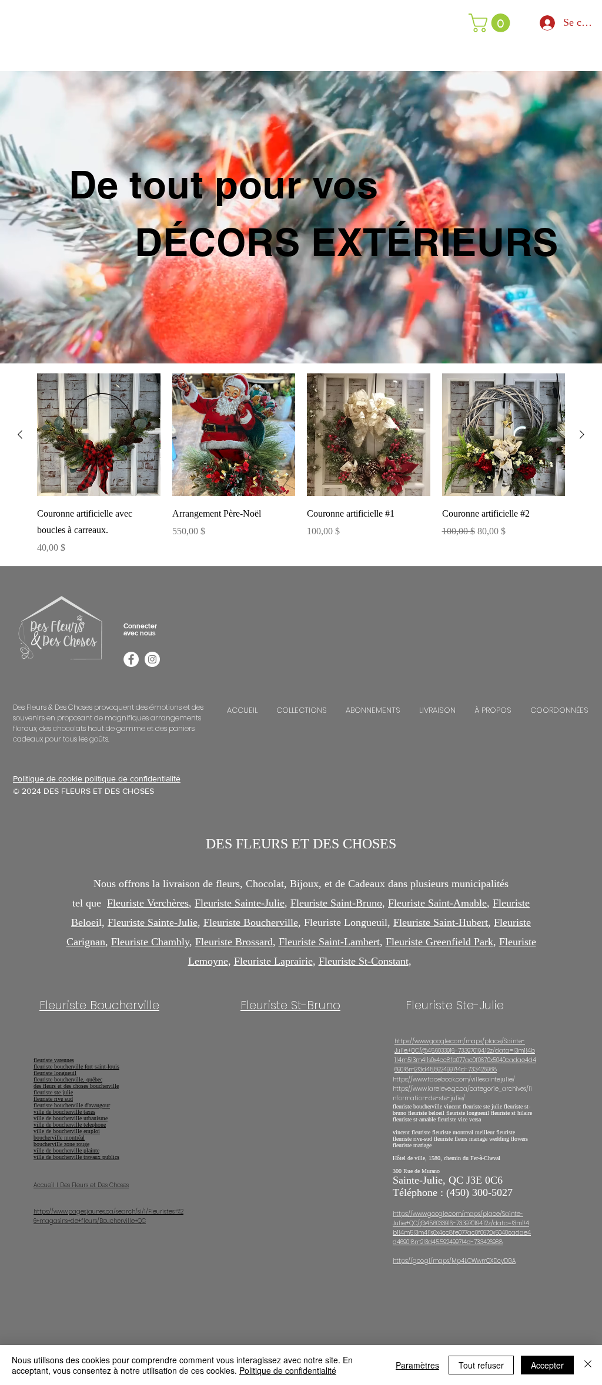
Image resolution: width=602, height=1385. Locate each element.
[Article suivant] (582, 434)
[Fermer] (588, 1365)
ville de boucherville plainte (66, 1150)
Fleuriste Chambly (150, 942)
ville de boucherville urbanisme (71, 1118)
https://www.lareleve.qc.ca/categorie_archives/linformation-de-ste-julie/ (462, 1093)
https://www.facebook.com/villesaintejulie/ (454, 1079)
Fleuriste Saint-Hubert (440, 922)
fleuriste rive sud (53, 1099)
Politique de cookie (49, 778)
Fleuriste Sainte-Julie (240, 903)
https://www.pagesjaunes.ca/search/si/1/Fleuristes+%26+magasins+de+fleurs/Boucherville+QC (108, 1216)
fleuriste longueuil (55, 1073)
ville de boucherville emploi (67, 1131)
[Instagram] (152, 659)
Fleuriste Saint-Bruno (336, 903)
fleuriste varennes (54, 1060)
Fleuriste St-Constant (364, 961)
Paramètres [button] (417, 1365)
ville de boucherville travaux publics (76, 1157)
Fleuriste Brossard (234, 942)
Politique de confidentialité (287, 1370)
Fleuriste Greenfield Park (439, 942)
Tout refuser (481, 1365)
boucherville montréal (59, 1137)
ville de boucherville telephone (70, 1124)
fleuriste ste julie (53, 1092)
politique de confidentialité (132, 778)
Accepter (547, 1365)
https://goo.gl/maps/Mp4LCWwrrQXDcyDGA (454, 1260)
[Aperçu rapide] (98, 435)
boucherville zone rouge (61, 1144)
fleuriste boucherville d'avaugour (72, 1105)
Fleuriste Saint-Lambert (329, 942)
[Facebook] (131, 659)
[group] (301, 464)
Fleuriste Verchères (148, 903)
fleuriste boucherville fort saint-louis (76, 1066)
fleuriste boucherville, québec (68, 1079)
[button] (491, 23)
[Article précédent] (20, 434)
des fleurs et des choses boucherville (76, 1086)
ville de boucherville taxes (64, 1111)
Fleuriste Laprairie (273, 961)
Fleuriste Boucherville (250, 922)
